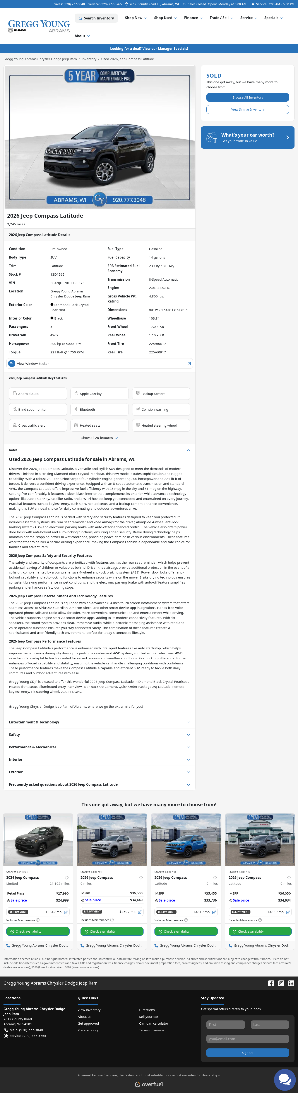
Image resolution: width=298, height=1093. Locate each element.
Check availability (28, 931)
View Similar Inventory (247, 109)
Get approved (88, 1023)
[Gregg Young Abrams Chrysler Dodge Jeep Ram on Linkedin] (289, 983)
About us (84, 1016)
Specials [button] (271, 17)
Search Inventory (99, 18)
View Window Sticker (33, 363)
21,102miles (60, 883)
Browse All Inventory (248, 97)
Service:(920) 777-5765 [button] (28, 1035)
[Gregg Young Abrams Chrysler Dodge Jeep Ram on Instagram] (279, 983)
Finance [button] (191, 17)
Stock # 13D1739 (239, 872)
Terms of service (151, 1030)
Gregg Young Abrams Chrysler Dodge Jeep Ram (40, 59)
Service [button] (246, 17)
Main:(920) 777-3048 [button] (26, 1030)
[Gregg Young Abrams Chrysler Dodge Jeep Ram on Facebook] (269, 983)
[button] (152, 4)
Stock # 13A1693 (16, 872)
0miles (86, 883)
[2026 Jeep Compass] (112, 839)
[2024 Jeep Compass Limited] (38, 839)
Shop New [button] (133, 17)
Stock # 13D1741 (91, 872)
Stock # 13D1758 (165, 872)
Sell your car (148, 1016)
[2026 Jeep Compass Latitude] (186, 839)
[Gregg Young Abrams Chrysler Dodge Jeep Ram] (39, 26)
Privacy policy (88, 1030)
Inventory (89, 59)
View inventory (89, 1010)
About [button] (80, 35)
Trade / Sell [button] (219, 17)
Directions (147, 1010)
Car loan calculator (153, 1023)
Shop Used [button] (163, 17)
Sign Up (247, 1053)
